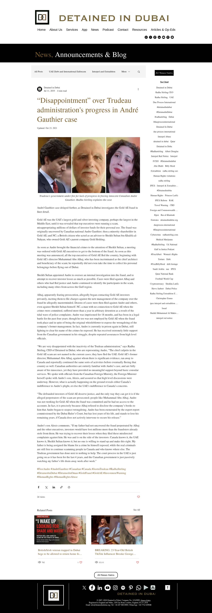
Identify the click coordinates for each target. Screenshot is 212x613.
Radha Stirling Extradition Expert (164, 293)
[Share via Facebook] (38, 487)
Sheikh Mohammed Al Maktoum (164, 313)
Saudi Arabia (158, 268)
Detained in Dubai (164, 87)
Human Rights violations (164, 175)
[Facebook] (92, 588)
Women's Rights (170, 254)
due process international (164, 131)
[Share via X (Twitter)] (46, 487)
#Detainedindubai (168, 161)
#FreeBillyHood (158, 263)
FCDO (156, 161)
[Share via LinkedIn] (53, 487)
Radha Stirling (161, 97)
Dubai (171, 116)
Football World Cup (164, 278)
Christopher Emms (164, 298)
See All (136, 509)
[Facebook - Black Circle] (154, 37)
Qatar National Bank (164, 273)
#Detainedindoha (164, 190)
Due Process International (164, 102)
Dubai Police (171, 288)
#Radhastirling (156, 151)
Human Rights (157, 195)
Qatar (172, 141)
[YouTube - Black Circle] (163, 37)
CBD (172, 205)
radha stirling (164, 180)
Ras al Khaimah (168, 214)
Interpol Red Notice (160, 156)
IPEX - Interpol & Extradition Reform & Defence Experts (164, 185)
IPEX (173, 268)
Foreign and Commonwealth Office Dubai (164, 210)
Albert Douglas (171, 151)
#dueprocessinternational (164, 121)
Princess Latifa (171, 195)
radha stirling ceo (170, 170)
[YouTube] (107, 588)
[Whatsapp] (146, 37)
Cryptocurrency (157, 283)
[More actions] (138, 89)
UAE (171, 97)
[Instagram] (115, 588)
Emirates (155, 219)
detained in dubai (161, 141)
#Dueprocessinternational (164, 229)
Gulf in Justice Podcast (164, 249)
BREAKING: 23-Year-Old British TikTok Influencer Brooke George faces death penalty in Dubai (114, 552)
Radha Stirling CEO (164, 92)
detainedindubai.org (169, 219)
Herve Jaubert (158, 288)
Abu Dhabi (158, 165)
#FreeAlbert (156, 254)
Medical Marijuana (164, 239)
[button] (138, 71)
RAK (171, 200)
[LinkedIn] (100, 588)
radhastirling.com (170, 234)
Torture (161, 259)
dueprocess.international (164, 224)
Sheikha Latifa (172, 283)
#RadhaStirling (158, 244)
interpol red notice (164, 318)
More (124, 71)
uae (167, 268)
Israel (164, 308)
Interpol (173, 156)
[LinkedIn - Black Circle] (159, 37)
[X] (150, 37)
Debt (168, 259)
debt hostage (172, 263)
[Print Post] (69, 487)
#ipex (156, 214)
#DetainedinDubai (164, 112)
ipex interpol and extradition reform (164, 303)
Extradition (156, 170)
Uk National (172, 244)
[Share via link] (61, 487)
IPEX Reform (161, 200)
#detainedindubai (164, 107)
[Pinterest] (167, 37)
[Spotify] (172, 37)
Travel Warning (161, 205)
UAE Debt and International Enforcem (67, 71)
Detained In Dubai (164, 126)
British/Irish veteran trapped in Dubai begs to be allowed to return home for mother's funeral (59, 552)
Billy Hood (170, 165)
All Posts (38, 71)
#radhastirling (161, 116)
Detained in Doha (164, 146)
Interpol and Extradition (103, 71)
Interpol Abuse (164, 136)
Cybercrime (156, 234)
